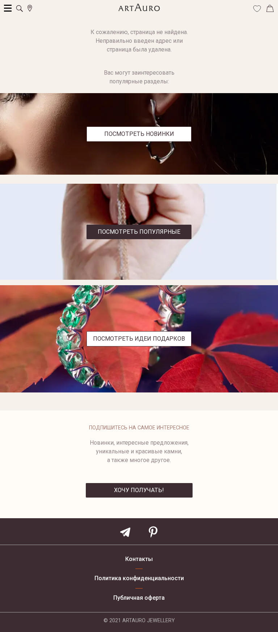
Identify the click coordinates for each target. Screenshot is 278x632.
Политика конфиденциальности (139, 578)
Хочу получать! (139, 490)
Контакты (139, 559)
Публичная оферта (139, 598)
